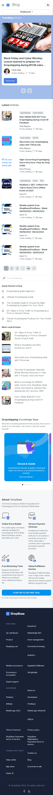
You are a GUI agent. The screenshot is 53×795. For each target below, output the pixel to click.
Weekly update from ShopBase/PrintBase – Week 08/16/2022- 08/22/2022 (33, 229)
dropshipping (25, 113)
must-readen (38, 113)
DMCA (30, 719)
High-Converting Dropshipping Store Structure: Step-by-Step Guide (34, 162)
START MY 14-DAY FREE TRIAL (26, 593)
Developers (32, 697)
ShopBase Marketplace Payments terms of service (35, 740)
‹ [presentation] (23, 90)
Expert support (12, 682)
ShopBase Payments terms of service (15, 737)
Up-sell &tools (12, 633)
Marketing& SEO (34, 633)
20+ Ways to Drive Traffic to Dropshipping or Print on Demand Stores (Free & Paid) (30, 335)
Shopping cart (12, 646)
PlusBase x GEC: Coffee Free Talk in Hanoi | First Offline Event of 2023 (33, 187)
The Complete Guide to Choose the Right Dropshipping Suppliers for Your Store (26, 304)
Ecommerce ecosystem (11, 673)
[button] (22, 484)
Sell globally (32, 672)
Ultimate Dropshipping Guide (20, 297)
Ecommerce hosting (36, 646)
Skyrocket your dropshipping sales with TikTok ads (33, 143)
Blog (29, 760)
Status (8, 773)
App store (10, 766)
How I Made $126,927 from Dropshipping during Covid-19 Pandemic (33, 120)
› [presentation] (29, 90)
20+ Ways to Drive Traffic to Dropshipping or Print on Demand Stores (28, 311)
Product (9, 639)
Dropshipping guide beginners (21, 291)
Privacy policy (33, 730)
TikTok (35, 138)
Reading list (25, 12)
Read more (10, 81)
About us (31, 690)
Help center (11, 760)
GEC (41, 181)
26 (28, 268)
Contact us (32, 753)
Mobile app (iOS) (13, 710)
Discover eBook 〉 (26, 477)
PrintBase (31, 704)
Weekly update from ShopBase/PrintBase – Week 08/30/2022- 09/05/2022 (33, 208)
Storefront (31, 626)
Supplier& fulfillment (35, 665)
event (35, 181)
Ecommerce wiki (34, 766)
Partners (9, 697)
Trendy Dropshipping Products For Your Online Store (29, 319)
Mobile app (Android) (36, 710)
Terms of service (13, 730)
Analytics (31, 655)
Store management (35, 639)
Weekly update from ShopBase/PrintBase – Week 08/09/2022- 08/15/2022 (33, 249)
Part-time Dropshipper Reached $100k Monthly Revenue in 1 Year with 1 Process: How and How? (30, 372)
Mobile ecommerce (14, 665)
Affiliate (9, 704)
